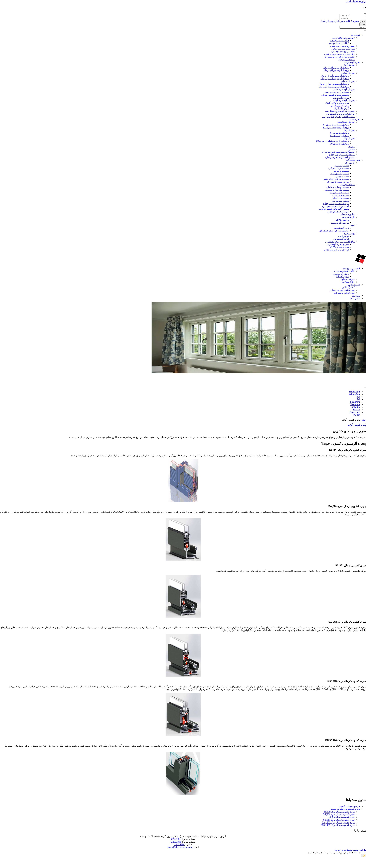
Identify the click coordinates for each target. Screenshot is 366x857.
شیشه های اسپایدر (340, 198)
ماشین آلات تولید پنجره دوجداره (340, 157)
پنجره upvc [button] (355, 119)
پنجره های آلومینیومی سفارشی (340, 111)
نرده (353, 225)
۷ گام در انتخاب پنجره (339, 43)
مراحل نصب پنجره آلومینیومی (340, 114)
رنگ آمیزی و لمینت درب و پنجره (339, 54)
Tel (358, 397)
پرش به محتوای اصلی (356, 1)
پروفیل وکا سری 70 (339, 143)
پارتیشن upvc (342, 220)
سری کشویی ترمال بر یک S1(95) (339, 820)
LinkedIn (355, 407)
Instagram (355, 402)
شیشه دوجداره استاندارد (337, 187)
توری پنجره (349, 233)
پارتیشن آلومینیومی (340, 222)
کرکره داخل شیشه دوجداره (336, 203)
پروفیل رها (349, 130)
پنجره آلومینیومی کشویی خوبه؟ (345, 809)
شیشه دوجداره (348, 184)
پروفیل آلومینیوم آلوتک (344, 100)
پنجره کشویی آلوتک (340, 105)
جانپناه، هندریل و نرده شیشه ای (334, 230)
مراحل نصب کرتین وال (338, 182)
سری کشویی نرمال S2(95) (342, 817)
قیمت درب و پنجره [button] (351, 268)
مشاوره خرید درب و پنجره (342, 46)
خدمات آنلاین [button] (354, 284)
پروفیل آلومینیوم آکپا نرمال (336, 70)
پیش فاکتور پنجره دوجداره (342, 290)
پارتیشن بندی (348, 217)
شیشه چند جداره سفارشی (336, 190)
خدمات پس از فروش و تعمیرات (340, 57)
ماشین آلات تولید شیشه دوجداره (334, 209)
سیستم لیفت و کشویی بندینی (335, 95)
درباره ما (356, 295)
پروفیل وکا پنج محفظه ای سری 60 (332, 141)
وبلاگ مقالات (348, 282)
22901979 (176, 842)
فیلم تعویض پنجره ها (339, 40)
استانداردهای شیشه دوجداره (335, 206)
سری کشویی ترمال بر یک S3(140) (338, 822)
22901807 (176, 839)
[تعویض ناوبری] (365, 30)
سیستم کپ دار (342, 165)
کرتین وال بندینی (341, 97)
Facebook (355, 412)
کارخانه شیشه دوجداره (338, 211)
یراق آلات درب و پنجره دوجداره (340, 241)
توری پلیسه (343, 236)
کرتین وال (350, 163)
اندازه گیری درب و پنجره (343, 48)
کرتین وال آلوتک (341, 108)
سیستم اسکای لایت (339, 173)
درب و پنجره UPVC (339, 247)
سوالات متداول (347, 279)
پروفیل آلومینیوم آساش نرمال (335, 78)
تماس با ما (355, 298)
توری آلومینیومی (341, 239)
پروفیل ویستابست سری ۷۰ (336, 127)
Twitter (356, 415)
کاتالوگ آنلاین (348, 287)
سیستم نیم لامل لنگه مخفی (336, 179)
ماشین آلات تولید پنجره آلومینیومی (338, 116)
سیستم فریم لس (341, 171)
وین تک (351, 146)
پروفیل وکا (349, 138)
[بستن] (365, 13)
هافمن (352, 149)
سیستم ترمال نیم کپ (338, 168)
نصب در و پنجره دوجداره (343, 51)
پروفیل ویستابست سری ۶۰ (336, 124)
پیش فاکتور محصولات (344, 293)
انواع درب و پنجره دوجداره (336, 249)
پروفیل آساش (348, 73)
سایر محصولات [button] (353, 160)
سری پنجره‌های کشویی (349, 806)
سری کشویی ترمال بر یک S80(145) (338, 825)
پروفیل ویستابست (346, 122)
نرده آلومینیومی (341, 228)
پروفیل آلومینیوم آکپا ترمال (336, 67)
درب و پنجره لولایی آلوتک (337, 103)
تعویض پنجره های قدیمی (343, 37)
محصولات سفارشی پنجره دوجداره (338, 152)
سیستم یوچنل (342, 176)
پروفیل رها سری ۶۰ (339, 133)
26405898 (179, 844)
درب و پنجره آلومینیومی (337, 244)
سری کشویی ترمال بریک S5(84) (339, 811)
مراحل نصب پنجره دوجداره (342, 154)
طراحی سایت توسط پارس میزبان (350, 850)
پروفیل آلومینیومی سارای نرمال (334, 86)
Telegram (355, 404)
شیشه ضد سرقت (340, 201)
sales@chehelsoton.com (179, 847)
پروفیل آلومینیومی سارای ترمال (334, 84)
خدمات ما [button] (355, 35)
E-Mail (356, 409)
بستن (363, 24)
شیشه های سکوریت (339, 192)
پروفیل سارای (348, 81)
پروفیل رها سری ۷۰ (339, 135)
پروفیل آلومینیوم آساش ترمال (335, 76)
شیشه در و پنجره (347, 59)
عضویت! (355, 21)
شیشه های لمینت (340, 195)
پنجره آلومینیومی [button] (352, 62)
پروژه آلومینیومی (341, 274)
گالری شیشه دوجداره (344, 271)
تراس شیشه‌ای (347, 214)
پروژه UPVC (342, 276)
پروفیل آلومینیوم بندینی (344, 89)
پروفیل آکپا (349, 65)
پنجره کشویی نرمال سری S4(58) (339, 814)
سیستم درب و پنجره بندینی (336, 92)
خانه (364, 420)
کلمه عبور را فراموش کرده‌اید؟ (335, 21)
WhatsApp (354, 391)
